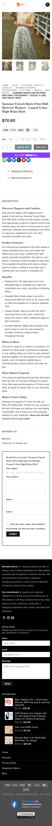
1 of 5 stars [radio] (7, 472)
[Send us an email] (12, 617)
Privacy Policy (8, 794)
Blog (42, 794)
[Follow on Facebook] (4, 617)
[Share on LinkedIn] (28, 160)
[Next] (45, 35)
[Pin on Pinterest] (23, 160)
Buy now (40, 147)
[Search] (47, 5)
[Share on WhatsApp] (4, 160)
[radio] (11, 139)
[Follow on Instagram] (8, 617)
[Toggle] (8, 171)
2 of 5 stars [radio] (11, 472)
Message (6, 661)
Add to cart (23, 147)
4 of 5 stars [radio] (27, 472)
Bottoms (25, 90)
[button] (4, 5)
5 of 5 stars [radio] (38, 472)
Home (5, 85)
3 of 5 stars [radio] (18, 472)
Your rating (12, 468)
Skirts (37, 90)
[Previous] (6, 35)
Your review (12, 477)
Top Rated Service (31, 804)
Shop (15, 85)
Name (9, 499)
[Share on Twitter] (14, 160)
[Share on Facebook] (9, 160)
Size (3, 139)
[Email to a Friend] (19, 160)
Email (9, 512)
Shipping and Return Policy (27, 794)
